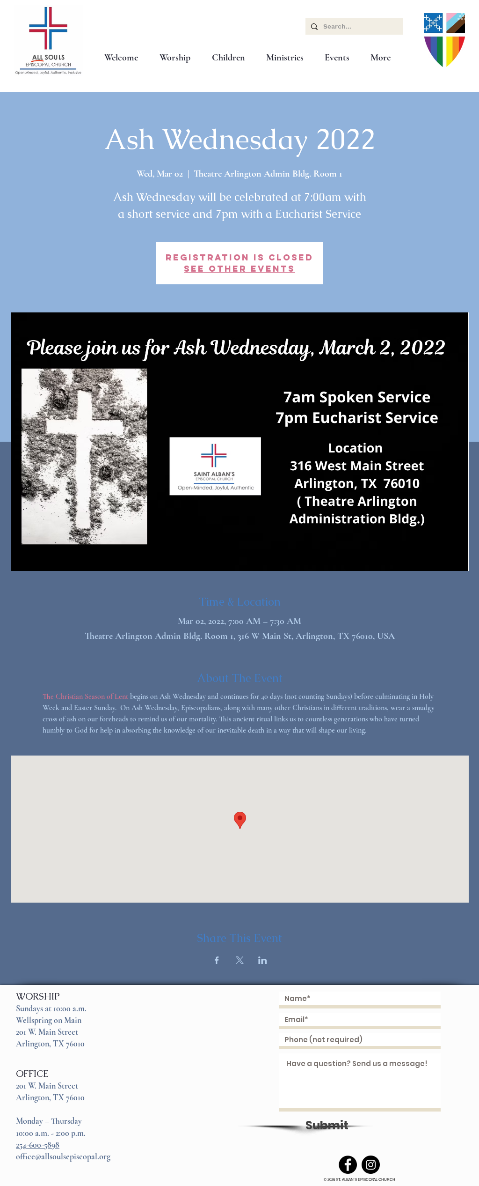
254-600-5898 (37, 1145)
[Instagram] (371, 1165)
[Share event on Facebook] (216, 960)
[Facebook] (348, 1165)
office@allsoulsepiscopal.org (63, 1156)
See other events (239, 268)
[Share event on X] (239, 960)
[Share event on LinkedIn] (262, 960)
